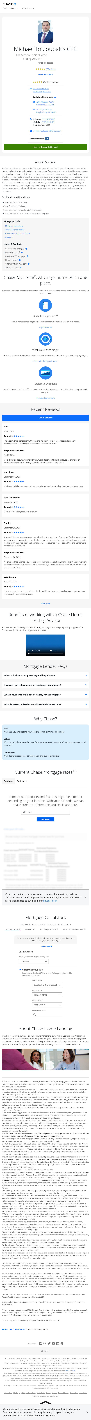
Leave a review (45, 417)
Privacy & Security (63, 1393)
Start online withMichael (46, 147)
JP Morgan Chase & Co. (29, 1393)
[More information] (26, 249)
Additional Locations (43, 97)
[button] (87, 1412)
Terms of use (74, 1393)
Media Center (41, 1393)
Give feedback (44, 1396)
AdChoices (36, 1396)
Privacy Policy (48, 1415)
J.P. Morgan (16, 1393)
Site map (54, 1393)
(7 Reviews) (50, 69)
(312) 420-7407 (48, 119)
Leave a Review (44, 74)
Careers (48, 1393)
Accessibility (83, 1393)
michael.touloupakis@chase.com (47, 131)
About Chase (8, 1393)
